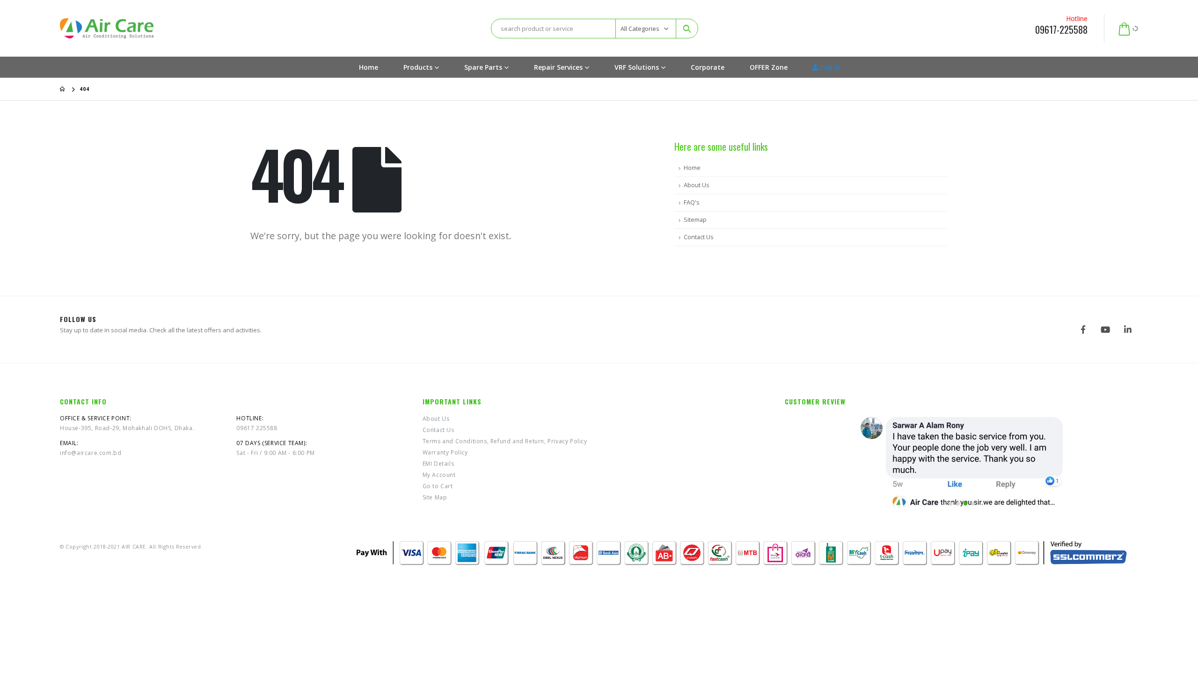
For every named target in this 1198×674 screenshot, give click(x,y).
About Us (696, 185)
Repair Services (558, 67)
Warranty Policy (445, 452)
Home (368, 67)
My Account (439, 475)
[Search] (687, 28)
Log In (830, 67)
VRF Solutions (636, 67)
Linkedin (1127, 329)
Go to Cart (438, 486)
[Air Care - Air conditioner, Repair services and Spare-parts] (106, 28)
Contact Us (699, 237)
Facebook (1083, 329)
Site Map (435, 497)
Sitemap (695, 220)
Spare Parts (483, 67)
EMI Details (438, 464)
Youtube (1105, 329)
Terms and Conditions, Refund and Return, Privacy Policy (505, 441)
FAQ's (692, 202)
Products (417, 67)
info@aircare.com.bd (90, 453)
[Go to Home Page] (63, 89)
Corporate (707, 67)
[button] (950, 503)
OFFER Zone (769, 67)
